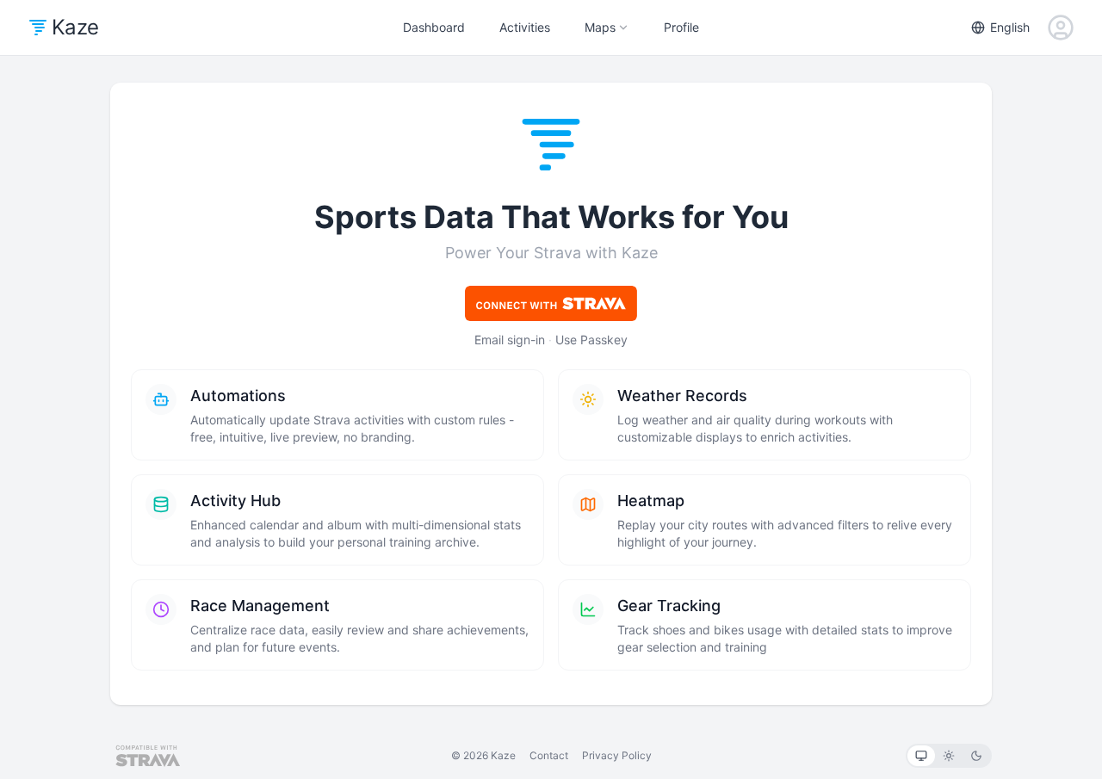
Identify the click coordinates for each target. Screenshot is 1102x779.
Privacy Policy (617, 755)
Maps (600, 27)
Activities (524, 27)
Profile (681, 27)
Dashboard (434, 27)
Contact (548, 755)
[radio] (921, 755)
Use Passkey (591, 339)
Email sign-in (509, 339)
